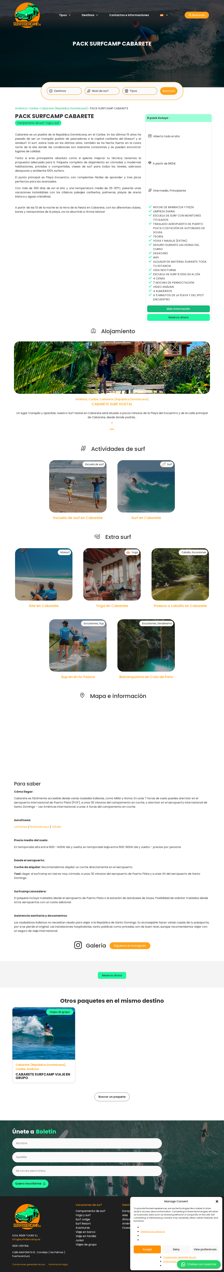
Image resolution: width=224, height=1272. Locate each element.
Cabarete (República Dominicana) (64, 108)
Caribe (33, 108)
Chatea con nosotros (201, 1264)
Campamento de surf (30, 123)
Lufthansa (20, 827)
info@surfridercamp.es (26, 1239)
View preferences (205, 1249)
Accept (147, 1249)
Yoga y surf (52, 123)
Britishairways (39, 827)
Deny (176, 1249)
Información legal (173, 1261)
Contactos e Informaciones (129, 15)
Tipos (63, 15)
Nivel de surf (100, 91)
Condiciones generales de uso (179, 1257)
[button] (217, 1201)
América (21, 108)
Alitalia (56, 827)
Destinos (88, 15)
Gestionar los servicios (153, 1231)
